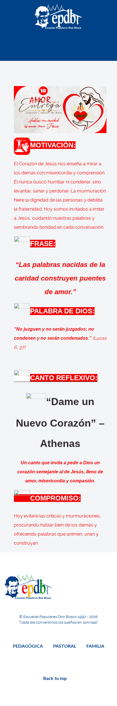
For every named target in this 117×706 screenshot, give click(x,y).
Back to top (55, 678)
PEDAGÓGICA (28, 646)
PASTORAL (64, 646)
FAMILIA (95, 646)
